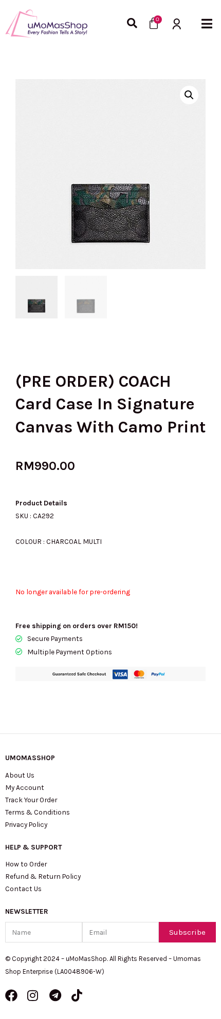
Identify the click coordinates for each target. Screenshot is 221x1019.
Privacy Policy (26, 824)
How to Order (26, 864)
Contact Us (23, 888)
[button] (207, 23)
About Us (19, 775)
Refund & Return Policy (43, 876)
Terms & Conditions (37, 812)
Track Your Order (31, 800)
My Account (24, 787)
